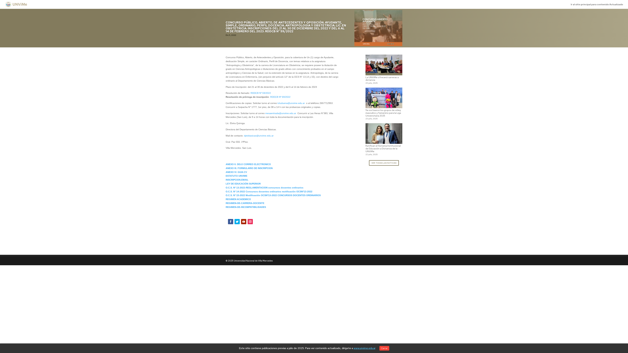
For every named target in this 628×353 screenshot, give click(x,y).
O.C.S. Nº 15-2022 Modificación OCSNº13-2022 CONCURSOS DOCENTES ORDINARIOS (273, 195)
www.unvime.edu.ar (364, 348)
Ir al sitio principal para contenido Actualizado (597, 4)
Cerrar (384, 348)
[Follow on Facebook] (230, 221)
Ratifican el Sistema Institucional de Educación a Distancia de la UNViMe (383, 148)
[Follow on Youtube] (243, 221)
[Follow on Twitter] (237, 221)
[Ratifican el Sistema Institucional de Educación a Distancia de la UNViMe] (384, 141)
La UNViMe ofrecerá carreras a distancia (382, 79)
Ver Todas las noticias (383, 163)
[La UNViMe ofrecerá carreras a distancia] (384, 73)
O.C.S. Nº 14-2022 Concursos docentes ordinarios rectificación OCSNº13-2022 (269, 191)
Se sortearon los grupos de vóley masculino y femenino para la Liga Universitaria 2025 (383, 113)
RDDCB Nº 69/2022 (280, 97)
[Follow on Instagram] (250, 221)
